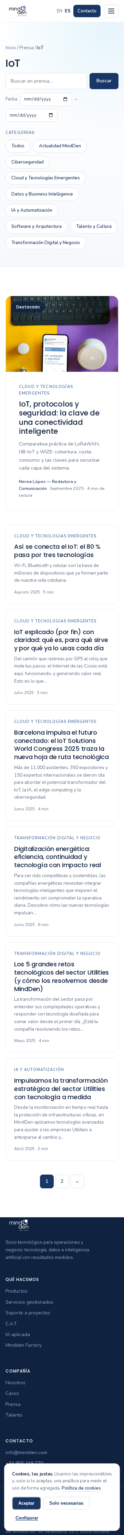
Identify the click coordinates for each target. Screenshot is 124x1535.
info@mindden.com (26, 1452)
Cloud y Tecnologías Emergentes (45, 178)
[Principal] (111, 11)
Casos (12, 1393)
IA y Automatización (31, 210)
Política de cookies (81, 1488)
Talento (14, 1415)
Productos (17, 1291)
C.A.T (11, 1324)
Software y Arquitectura (36, 226)
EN (59, 11)
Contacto (87, 11)
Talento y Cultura (94, 226)
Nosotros (15, 1382)
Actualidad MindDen (60, 146)
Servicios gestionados (29, 1302)
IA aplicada (18, 1334)
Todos (17, 146)
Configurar (27, 1518)
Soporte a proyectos (28, 1313)
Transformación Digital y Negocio (45, 243)
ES (68, 11)
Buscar (104, 80)
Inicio (11, 48)
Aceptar (26, 1503)
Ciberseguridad (27, 162)
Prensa (26, 48)
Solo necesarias (66, 1503)
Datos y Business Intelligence (42, 194)
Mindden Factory (24, 1345)
